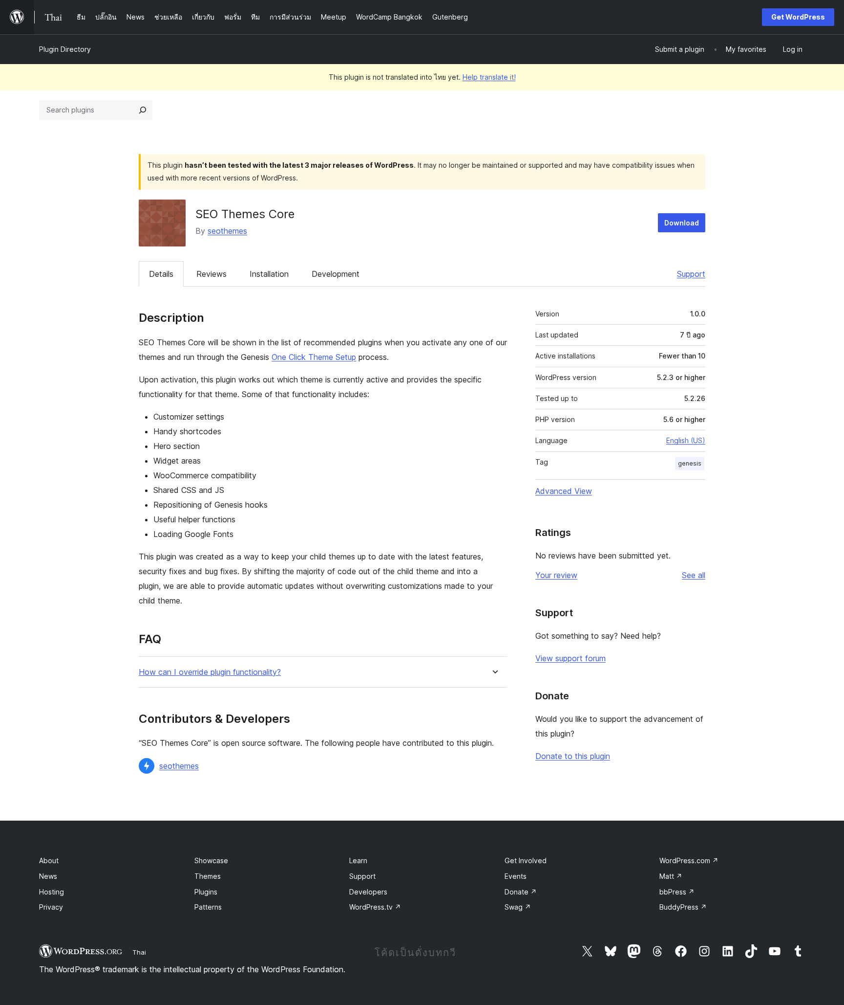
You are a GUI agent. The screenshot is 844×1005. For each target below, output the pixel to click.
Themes (207, 876)
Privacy (51, 907)
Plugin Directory (65, 49)
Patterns (208, 907)
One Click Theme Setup (314, 357)
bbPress (677, 892)
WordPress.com (688, 860)
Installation (269, 274)
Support (691, 274)
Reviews (211, 274)
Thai (139, 952)
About (49, 860)
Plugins (205, 892)
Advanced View (563, 491)
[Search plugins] (142, 110)
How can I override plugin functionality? (210, 672)
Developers (368, 892)
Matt (670, 876)
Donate (521, 892)
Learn (358, 860)
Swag (518, 907)
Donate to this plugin (572, 756)
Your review (556, 575)
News (48, 876)
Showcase (211, 860)
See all (693, 575)
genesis (689, 463)
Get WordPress (798, 17)
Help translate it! (489, 77)
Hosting (51, 892)
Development (335, 274)
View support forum (570, 658)
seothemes (227, 231)
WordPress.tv (375, 907)
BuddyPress (683, 907)
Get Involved (526, 860)
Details (161, 274)
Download (681, 223)
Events (516, 876)
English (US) (685, 440)
